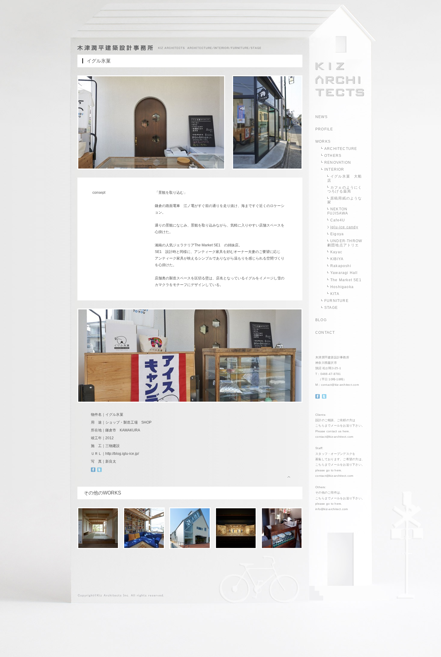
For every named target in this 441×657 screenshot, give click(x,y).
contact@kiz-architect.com (340, 384)
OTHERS (332, 156)
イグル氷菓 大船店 (344, 178)
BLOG (321, 320)
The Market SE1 (346, 280)
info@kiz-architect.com (331, 509)
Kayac (336, 252)
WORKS (323, 141)
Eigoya (337, 234)
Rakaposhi (340, 266)
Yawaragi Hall (344, 273)
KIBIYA (337, 259)
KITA (334, 294)
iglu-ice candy (344, 227)
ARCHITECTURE (340, 149)
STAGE (331, 308)
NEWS (321, 117)
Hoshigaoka (342, 287)
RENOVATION (337, 162)
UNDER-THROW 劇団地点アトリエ (344, 243)
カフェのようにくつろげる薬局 (344, 189)
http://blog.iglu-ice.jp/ (122, 454)
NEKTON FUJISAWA (337, 211)
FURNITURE (336, 301)
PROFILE (324, 129)
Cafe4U (337, 220)
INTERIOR (334, 169)
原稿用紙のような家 (344, 200)
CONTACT (325, 332)
